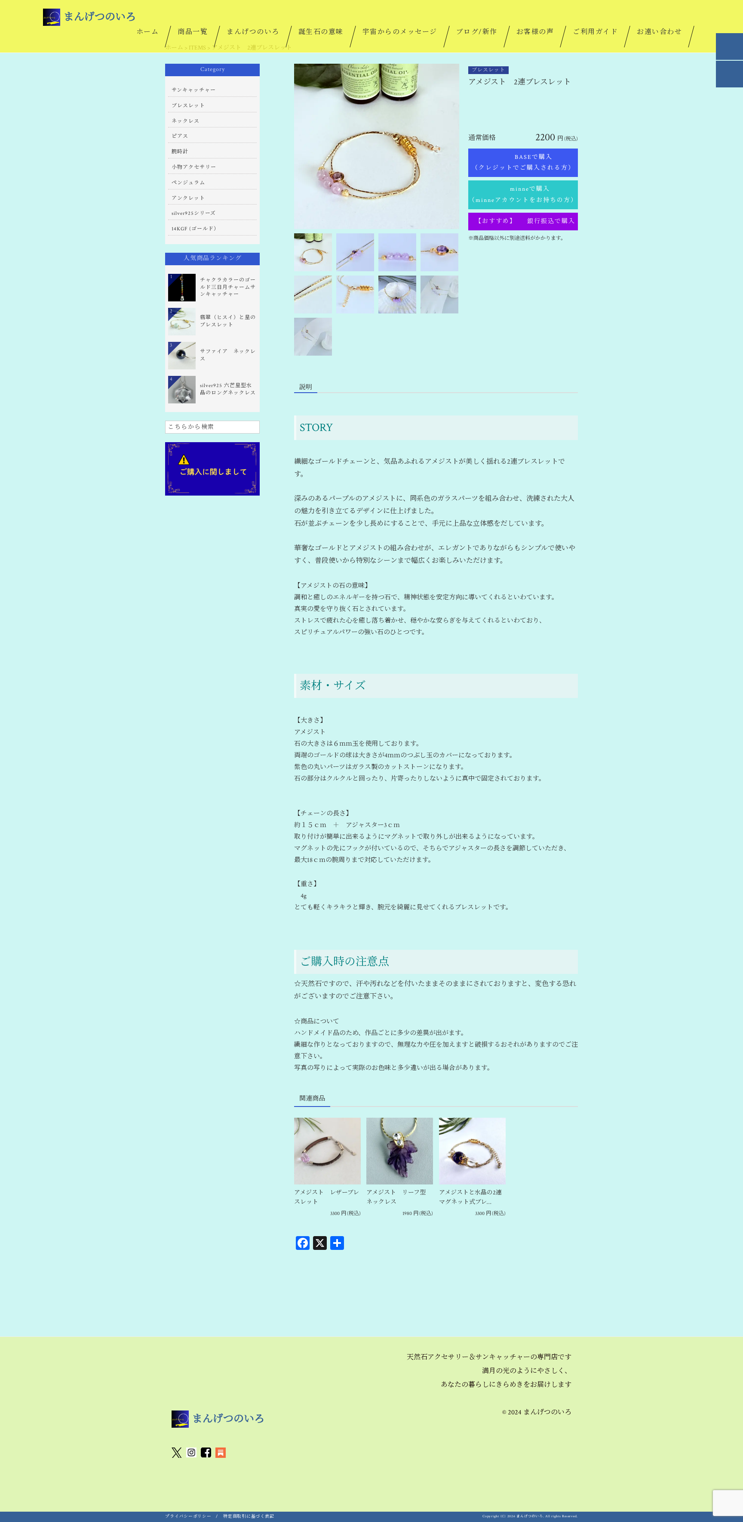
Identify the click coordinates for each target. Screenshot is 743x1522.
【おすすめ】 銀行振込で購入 (523, 221)
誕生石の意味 (321, 32)
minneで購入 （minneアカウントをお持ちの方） (523, 194)
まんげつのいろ (253, 32)
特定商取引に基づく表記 (248, 1516)
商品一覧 (193, 32)
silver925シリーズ (194, 213)
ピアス (180, 136)
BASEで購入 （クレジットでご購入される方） (525, 162)
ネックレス (186, 121)
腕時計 (180, 152)
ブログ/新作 (476, 32)
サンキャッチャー (194, 90)
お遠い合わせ (659, 32)
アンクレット (188, 198)
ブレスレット (488, 70)
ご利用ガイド (595, 32)
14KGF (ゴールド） (195, 229)
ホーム (147, 32)
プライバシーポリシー (188, 1516)
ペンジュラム (188, 183)
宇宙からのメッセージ (399, 32)
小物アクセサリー (194, 167)
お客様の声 (535, 32)
